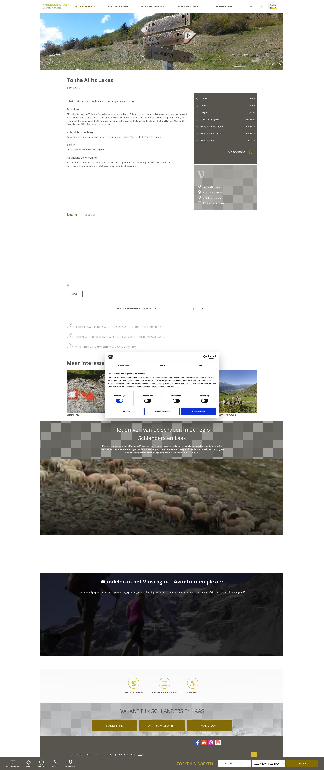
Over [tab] (200, 365)
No (202, 308)
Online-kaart (192, 692)
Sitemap (100, 755)
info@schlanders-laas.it (214, 203)
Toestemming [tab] (124, 365)
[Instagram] (211, 742)
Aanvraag (209, 726)
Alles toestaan (198, 411)
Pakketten (114, 726)
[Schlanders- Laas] (55, 6)
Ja (194, 308)
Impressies (88, 214)
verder (302, 763)
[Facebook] (197, 742)
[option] (162, 41)
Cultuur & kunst (118, 6)
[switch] (147, 401)
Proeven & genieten (152, 6)
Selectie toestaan (162, 411)
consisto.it (140, 755)
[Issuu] (218, 742)
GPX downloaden (237, 151)
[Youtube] (204, 742)
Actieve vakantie (85, 6)
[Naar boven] (254, 755)
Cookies (110, 755)
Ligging (72, 214)
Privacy (89, 755)
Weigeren (126, 411)
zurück (75, 293)
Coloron (80, 755)
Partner (69, 755)
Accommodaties (162, 726)
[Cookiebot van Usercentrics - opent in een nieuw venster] (205, 357)
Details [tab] (162, 365)
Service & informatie (189, 6)
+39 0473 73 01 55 (134, 692)
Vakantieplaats (223, 6)
